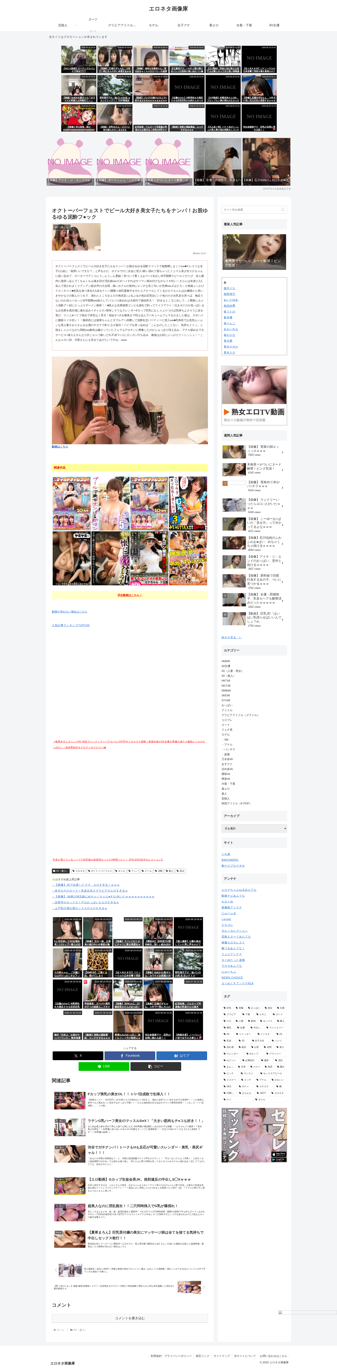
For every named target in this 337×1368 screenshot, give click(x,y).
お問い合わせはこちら (273, 1355)
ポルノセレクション (235, 930)
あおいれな (231, 329)
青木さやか (231, 346)
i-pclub (226, 919)
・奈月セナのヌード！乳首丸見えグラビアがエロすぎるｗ (90, 890)
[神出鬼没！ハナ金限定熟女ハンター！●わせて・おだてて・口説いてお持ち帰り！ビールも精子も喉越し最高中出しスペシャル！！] (188, 558)
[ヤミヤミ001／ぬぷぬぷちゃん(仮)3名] (72, 558)
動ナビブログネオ (233, 865)
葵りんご (229, 323)
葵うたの (229, 311)
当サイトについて (245, 1355)
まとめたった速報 (233, 960)
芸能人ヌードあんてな (236, 936)
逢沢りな (229, 288)
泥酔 (160, 871)
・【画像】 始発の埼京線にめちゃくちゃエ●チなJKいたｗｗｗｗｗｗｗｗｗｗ (103, 896)
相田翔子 (229, 294)
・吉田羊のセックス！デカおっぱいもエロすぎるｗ (85, 902)
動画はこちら (60, 446)
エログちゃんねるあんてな (239, 889)
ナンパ (134, 871)
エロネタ (80, 871)
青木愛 (228, 340)
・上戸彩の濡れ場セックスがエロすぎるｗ (79, 908)
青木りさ (229, 352)
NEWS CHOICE (232, 977)
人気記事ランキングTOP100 (71, 625)
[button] (155, 1066)
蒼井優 (228, 317)
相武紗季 (229, 305)
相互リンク (202, 1355)
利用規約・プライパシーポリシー (171, 1355)
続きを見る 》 (232, 637)
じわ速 (226, 854)
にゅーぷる (229, 913)
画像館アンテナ (232, 907)
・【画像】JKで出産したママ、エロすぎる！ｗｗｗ (86, 884)
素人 (171, 871)
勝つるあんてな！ (233, 948)
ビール (148, 871)
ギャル (121, 871)
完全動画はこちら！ (130, 595)
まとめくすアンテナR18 (238, 983)
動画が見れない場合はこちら (69, 611)
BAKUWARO (230, 859)
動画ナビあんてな (233, 895)
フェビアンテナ (232, 954)
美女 (182, 871)
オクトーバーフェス (101, 871)
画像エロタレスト (233, 942)
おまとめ (227, 901)
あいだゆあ (231, 299)
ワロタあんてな (232, 965)
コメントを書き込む (130, 1318)
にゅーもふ (229, 971)
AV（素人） (62, 871)
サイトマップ (222, 1355)
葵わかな (229, 334)
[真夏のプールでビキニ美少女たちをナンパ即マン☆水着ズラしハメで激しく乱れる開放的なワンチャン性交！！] (110, 503)
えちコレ (227, 924)
